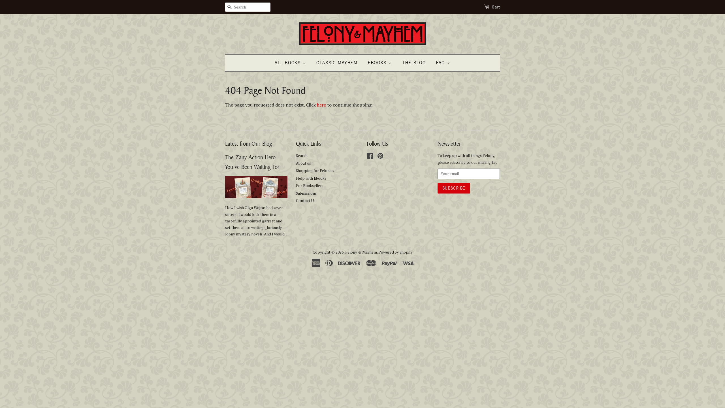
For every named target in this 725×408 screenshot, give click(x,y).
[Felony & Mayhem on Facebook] (370, 157)
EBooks (378, 63)
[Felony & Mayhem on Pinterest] (380, 157)
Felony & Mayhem (361, 252)
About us (303, 163)
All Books (288, 63)
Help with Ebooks (311, 178)
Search (302, 155)
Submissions (306, 193)
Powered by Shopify (395, 252)
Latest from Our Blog (248, 143)
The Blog (414, 63)
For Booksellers (309, 185)
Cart (496, 7)
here (321, 105)
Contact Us (305, 200)
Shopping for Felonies (315, 170)
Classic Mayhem (336, 63)
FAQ (441, 63)
